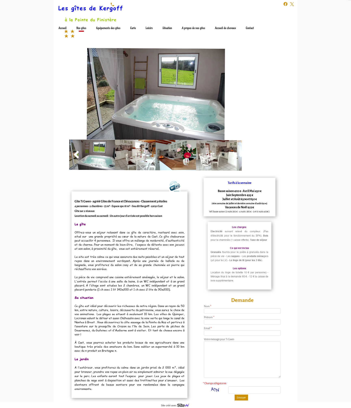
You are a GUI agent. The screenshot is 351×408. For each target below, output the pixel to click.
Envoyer (241, 397)
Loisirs (149, 28)
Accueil (62, 28)
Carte (133, 28)
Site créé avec (169, 405)
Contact (250, 28)
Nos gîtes (81, 28)
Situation (167, 28)
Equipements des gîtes (108, 28)
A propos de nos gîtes (193, 28)
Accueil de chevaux (225, 28)
